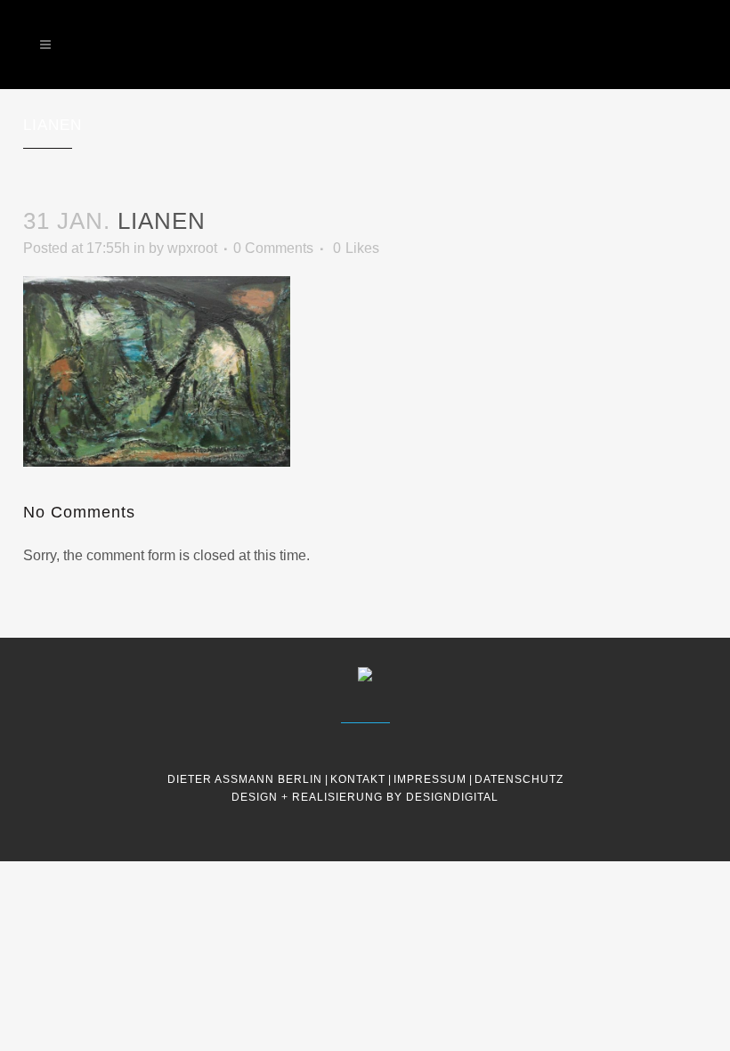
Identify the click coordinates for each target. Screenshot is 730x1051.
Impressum (429, 779)
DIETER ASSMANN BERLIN (244, 779)
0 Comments (273, 248)
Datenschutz (519, 779)
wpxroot (192, 248)
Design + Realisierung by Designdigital (365, 797)
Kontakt (357, 779)
